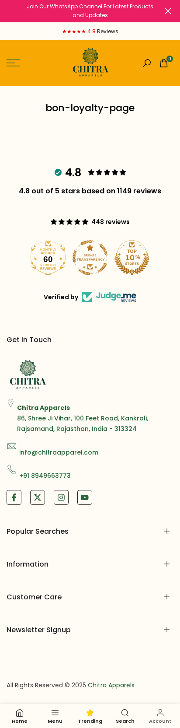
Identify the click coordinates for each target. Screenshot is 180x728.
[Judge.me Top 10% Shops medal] (131, 257)
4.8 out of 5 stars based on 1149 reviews (90, 191)
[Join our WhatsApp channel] (90, 11)
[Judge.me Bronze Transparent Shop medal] (90, 257)
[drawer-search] (147, 63)
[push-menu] (13, 63)
